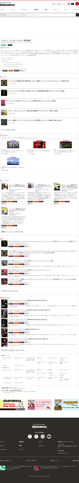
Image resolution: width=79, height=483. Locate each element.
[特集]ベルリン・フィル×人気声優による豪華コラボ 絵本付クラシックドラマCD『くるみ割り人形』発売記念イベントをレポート (65, 150)
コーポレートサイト (63, 453)
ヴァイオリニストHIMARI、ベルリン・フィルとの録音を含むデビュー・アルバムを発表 (31, 101)
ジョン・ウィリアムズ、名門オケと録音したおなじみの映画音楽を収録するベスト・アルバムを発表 (36, 91)
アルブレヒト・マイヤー (19, 358)
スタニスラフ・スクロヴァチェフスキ (7, 378)
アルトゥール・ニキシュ (7, 358)
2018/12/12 (63, 190)
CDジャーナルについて (5, 460)
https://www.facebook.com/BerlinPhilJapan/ (13, 64)
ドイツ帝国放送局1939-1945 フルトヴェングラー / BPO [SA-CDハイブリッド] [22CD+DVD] (43, 186)
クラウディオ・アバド (53, 358)
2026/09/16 (23, 282)
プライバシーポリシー (31, 460)
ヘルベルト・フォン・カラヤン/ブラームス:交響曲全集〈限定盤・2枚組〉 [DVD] (23, 329)
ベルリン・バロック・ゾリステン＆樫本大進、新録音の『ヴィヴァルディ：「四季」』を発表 (33, 111)
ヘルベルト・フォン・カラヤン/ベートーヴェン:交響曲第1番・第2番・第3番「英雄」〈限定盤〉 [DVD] (27, 300)
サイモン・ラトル (63, 357)
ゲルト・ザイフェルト (41, 373)
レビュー (55, 9)
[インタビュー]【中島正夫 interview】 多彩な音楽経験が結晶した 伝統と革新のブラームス (12, 167)
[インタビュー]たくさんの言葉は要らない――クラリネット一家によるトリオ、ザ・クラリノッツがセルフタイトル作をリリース (12, 150)
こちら (16, 388)
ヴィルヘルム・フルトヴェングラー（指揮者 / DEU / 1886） (30, 359)
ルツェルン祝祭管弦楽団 (64, 380)
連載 (46, 9)
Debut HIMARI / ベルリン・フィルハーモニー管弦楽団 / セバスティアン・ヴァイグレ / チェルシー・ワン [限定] (30, 260)
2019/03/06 (11, 190)
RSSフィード (54, 460)
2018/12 (37, 190)
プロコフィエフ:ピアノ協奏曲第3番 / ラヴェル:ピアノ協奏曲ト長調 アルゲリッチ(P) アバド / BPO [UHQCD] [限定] (69, 186)
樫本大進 (39, 357)
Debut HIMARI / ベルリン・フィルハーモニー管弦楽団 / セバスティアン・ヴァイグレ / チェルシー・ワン (29, 270)
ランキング (76, 9)
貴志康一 (50, 369)
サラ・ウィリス (52, 375)
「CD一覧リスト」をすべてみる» (9, 291)
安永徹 (4, 365)
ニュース (2, 9)
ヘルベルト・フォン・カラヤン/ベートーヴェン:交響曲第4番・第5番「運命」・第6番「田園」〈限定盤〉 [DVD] (29, 310)
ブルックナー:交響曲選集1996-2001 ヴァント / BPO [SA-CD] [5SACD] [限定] (17, 186)
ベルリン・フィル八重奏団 (64, 362)
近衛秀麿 (50, 373)
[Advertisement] (39, 28)
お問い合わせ (75, 460)
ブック (65, 9)
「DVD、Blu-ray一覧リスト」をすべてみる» (13, 350)
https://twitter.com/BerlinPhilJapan (11, 66)
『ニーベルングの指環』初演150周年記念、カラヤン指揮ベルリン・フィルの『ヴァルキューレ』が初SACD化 (38, 81)
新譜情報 (36, 9)
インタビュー (24, 9)
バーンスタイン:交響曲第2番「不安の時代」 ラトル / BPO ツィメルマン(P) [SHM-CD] (17, 210)
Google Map (61, 450)
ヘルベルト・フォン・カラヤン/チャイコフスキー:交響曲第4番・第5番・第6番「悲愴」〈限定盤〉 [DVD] (28, 338)
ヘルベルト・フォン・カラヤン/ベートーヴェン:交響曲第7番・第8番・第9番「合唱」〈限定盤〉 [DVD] (27, 319)
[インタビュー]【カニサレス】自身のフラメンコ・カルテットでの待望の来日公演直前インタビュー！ (38, 150)
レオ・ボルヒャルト (19, 365)
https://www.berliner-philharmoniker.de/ (12, 62)
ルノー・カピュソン (7, 382)
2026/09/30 (23, 244)
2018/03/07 (23, 302)
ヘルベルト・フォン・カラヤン (53, 362)
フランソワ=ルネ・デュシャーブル (30, 378)
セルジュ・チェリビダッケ (41, 362)
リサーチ (13, 9)
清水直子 (62, 359)
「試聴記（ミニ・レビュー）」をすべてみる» (12, 231)
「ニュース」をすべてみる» (8, 130)
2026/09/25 (23, 262)
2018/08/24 (11, 214)
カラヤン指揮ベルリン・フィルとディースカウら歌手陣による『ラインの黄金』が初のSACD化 (35, 120)
